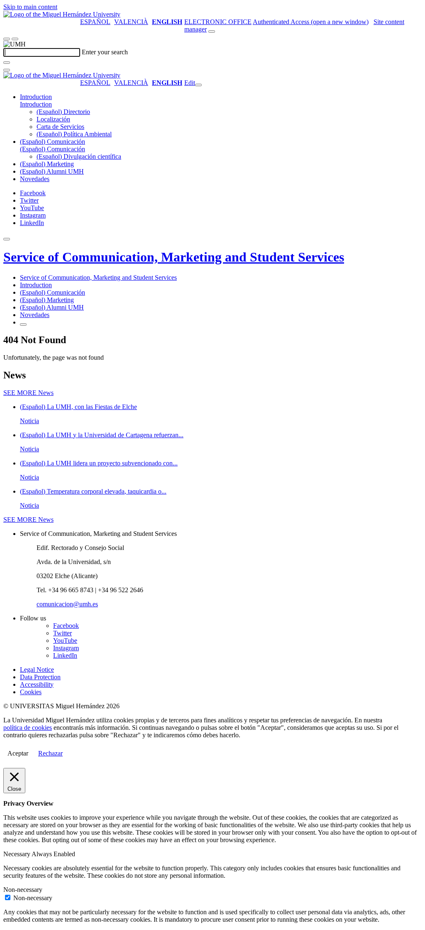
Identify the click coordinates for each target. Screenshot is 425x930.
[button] (36, 104)
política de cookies (27, 727)
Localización (53, 119)
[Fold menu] (198, 85)
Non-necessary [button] (22, 889)
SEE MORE (28, 392)
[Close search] (6, 70)
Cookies (31, 691)
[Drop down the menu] (15, 39)
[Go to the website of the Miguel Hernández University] (61, 14)
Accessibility (37, 684)
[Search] (6, 62)
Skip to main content (30, 6)
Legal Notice (37, 669)
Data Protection (40, 677)
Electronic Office (218, 21)
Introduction (36, 96)
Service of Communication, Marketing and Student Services (173, 256)
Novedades (34, 178)
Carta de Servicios (60, 126)
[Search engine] (211, 31)
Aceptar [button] (17, 753)
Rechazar (50, 753)
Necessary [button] (17, 853)
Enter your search (105, 52)
